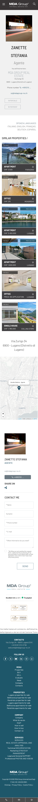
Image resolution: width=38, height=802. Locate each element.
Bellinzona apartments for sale (19, 705)
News (19, 680)
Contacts (19, 685)
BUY (19, 672)
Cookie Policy (28, 785)
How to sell (19, 725)
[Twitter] (11, 659)
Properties (19, 670)
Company (19, 683)
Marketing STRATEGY (19, 750)
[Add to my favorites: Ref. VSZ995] (33, 262)
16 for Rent (12, 107)
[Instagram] (26, 659)
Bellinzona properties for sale (19, 697)
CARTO (35, 419)
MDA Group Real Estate (19, 74)
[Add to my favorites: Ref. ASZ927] (33, 167)
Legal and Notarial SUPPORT (19, 756)
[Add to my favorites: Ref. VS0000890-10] (33, 230)
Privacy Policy (17, 785)
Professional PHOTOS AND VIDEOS (19, 758)
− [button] (3, 416)
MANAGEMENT (19, 753)
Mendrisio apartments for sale (19, 708)
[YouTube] (16, 659)
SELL (19, 675)
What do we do (19, 720)
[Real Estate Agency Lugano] (19, 5)
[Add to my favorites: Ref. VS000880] (33, 294)
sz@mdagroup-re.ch (19, 93)
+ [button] (3, 413)
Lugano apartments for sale (19, 703)
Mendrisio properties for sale (19, 700)
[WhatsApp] (32, 659)
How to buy (19, 728)
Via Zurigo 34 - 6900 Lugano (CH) (19, 642)
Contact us (19, 731)
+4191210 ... (26, 87)
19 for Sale (12, 101)
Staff (19, 723)
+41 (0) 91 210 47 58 (19, 645)
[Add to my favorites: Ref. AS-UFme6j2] (33, 199)
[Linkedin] (21, 659)
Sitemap (8, 785)
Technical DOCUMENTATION (19, 748)
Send (25, 566)
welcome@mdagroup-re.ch (19, 647)
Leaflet (20, 419)
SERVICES (19, 740)
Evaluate (19, 677)
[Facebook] (5, 659)
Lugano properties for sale (19, 695)
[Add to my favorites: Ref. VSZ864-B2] (33, 326)
